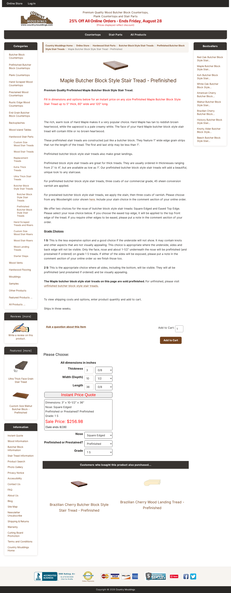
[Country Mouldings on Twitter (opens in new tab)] (193, 576)
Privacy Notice (16, 472)
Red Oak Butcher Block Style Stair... (210, 59)
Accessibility (15, 478)
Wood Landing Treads (21, 248)
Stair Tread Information (20, 455)
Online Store (14, 3)
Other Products (17, 290)
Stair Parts (115, 34)
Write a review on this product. (20, 337)
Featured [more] (21, 350)
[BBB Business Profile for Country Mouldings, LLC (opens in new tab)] (55, 576)
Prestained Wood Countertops (18, 94)
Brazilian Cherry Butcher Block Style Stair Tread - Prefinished (79, 507)
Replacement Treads (21, 159)
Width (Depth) (72, 377)
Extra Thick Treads (20, 168)
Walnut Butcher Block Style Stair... (209, 103)
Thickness (75, 368)
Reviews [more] (20, 316)
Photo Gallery (15, 467)
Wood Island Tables (20, 129)
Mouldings (15, 276)
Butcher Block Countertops (17, 56)
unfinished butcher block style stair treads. (71, 286)
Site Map (13, 506)
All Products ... (17, 304)
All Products (138, 34)
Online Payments (88, 581)
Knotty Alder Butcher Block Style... (209, 130)
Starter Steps (21, 256)
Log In (32, 3)
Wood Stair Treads (24, 151)
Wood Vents (16, 262)
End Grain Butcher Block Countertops (19, 114)
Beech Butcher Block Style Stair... (209, 139)
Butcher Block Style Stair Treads (23, 187)
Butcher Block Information (15, 448)
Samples (14, 283)
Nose (79, 434)
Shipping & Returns (18, 521)
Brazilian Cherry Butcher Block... (206, 112)
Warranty (13, 526)
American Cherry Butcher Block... (206, 94)
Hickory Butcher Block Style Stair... (209, 121)
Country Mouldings (125, 589)
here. (92, 199)
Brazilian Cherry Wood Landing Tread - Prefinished (152, 505)
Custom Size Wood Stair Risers (23, 233)
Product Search (16, 461)
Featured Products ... (20, 297)
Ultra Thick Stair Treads (22, 178)
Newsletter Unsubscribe (15, 514)
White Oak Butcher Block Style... (207, 85)
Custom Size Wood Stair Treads (24, 144)
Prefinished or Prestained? (63, 442)
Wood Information (18, 441)
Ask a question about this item (66, 326)
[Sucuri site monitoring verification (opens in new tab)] (155, 576)
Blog (10, 501)
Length (78, 385)
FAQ (10, 489)
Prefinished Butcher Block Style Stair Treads (24, 211)
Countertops (93, 34)
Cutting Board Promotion (15, 534)
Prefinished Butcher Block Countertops (20, 66)
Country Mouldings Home (18, 549)
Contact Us (14, 484)
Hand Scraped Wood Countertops (21, 83)
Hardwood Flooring (20, 269)
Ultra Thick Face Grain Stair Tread (20, 380)
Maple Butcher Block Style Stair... (208, 68)
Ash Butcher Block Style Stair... (207, 77)
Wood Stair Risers (23, 240)
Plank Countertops (19, 75)
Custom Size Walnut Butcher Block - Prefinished (20, 409)
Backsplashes (17, 122)
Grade (78, 450)
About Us (13, 495)
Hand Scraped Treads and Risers (23, 223)
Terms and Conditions (20, 541)
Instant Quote (15, 435)
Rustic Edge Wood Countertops (19, 104)
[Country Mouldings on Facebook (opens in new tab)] (186, 576)
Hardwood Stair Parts (21, 136)
